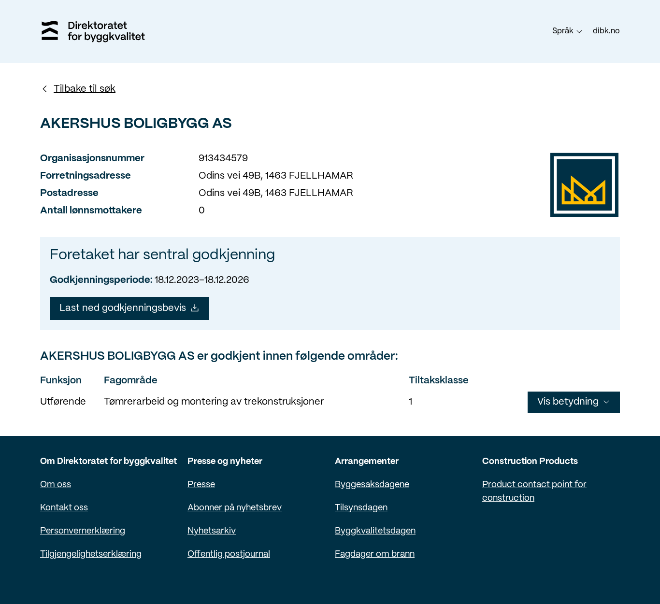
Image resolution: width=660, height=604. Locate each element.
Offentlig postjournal (228, 554)
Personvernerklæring (82, 531)
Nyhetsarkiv (211, 531)
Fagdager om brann (375, 554)
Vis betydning (568, 402)
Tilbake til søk (84, 89)
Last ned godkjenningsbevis (122, 308)
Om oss (55, 485)
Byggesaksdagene (372, 485)
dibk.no (606, 31)
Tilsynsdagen (361, 508)
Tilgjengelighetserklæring (91, 554)
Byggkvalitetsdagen (375, 531)
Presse (201, 485)
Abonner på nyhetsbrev (234, 508)
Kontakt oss (64, 508)
